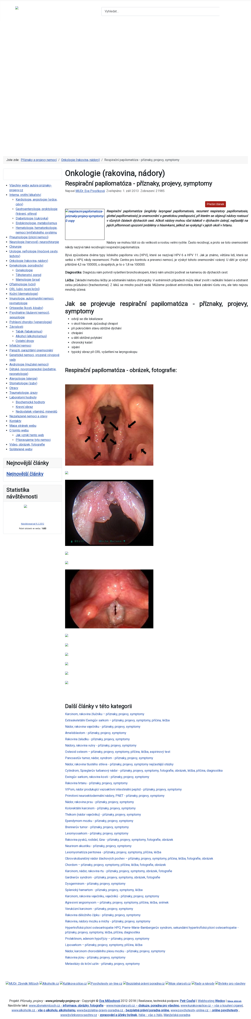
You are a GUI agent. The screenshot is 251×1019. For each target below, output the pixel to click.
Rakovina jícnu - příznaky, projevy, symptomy (95, 957)
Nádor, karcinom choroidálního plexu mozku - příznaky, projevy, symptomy (115, 951)
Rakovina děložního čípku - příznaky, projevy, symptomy (103, 915)
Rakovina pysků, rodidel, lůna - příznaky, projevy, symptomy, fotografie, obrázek (119, 840)
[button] (125, 75)
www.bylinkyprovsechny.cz (78, 1015)
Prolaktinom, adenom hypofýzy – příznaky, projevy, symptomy (107, 938)
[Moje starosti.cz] (178, 983)
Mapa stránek (234, 1001)
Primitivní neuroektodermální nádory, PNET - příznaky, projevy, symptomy (115, 796)
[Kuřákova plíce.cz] (73, 983)
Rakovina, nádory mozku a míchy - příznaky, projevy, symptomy (107, 921)
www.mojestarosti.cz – (142, 1005)
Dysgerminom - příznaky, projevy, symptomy (95, 884)
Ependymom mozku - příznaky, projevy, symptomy (99, 821)
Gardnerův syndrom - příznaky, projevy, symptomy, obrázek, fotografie (112, 877)
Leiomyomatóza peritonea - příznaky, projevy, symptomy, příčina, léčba (113, 852)
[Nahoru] (246, 1014)
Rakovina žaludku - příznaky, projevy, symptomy (97, 739)
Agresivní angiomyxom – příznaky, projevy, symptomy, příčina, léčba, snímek (117, 902)
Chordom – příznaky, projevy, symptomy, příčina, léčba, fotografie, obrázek (115, 865)
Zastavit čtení (237, 204)
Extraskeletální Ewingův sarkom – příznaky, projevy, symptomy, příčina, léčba (117, 720)
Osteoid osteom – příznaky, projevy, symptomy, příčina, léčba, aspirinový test (117, 752)
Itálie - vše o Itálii (150, 1015)
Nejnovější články (24, 474)
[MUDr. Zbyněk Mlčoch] (22, 983)
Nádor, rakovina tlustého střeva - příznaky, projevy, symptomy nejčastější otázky (119, 764)
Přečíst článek (215, 204)
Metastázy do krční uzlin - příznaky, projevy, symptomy (102, 964)
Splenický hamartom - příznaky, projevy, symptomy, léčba (104, 890)
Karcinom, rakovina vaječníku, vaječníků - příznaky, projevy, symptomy (112, 896)
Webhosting (211, 1001)
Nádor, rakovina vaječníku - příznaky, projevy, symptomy (102, 726)
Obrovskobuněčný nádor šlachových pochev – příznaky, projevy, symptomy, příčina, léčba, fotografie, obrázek (139, 858)
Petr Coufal (187, 1001)
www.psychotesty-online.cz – (204, 1010)
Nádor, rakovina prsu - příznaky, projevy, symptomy (99, 802)
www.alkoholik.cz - (43, 1010)
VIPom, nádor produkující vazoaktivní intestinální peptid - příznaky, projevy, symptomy (123, 789)
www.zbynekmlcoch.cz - (66, 1005)
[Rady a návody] (203, 983)
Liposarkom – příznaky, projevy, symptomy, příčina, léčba (103, 945)
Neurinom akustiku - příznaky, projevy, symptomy (98, 846)
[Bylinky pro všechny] (230, 983)
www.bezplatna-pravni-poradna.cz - (123, 1010)
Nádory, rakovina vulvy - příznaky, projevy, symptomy (100, 745)
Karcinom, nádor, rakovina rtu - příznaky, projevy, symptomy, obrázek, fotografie (118, 871)
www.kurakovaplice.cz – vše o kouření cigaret (212, 1005)
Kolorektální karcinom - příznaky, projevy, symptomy (100, 808)
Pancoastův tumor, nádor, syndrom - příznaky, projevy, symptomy (109, 758)
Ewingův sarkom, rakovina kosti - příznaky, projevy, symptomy (107, 777)
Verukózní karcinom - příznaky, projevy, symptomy (99, 909)
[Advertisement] (125, 122)
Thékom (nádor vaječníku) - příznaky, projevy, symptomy (103, 814)
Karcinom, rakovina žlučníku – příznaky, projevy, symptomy (104, 714)
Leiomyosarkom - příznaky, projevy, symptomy (96, 833)
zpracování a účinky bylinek (118, 1015)
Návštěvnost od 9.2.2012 (32, 524)
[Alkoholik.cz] (49, 983)
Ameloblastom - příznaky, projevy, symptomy (95, 733)
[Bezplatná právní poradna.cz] (144, 983)
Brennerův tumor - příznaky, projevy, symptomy (97, 827)
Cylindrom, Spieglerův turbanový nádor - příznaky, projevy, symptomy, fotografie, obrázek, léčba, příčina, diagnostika (144, 770)
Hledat (227, 11)
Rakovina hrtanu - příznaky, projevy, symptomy (96, 783)
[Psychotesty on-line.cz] (105, 983)
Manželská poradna (177, 1015)
